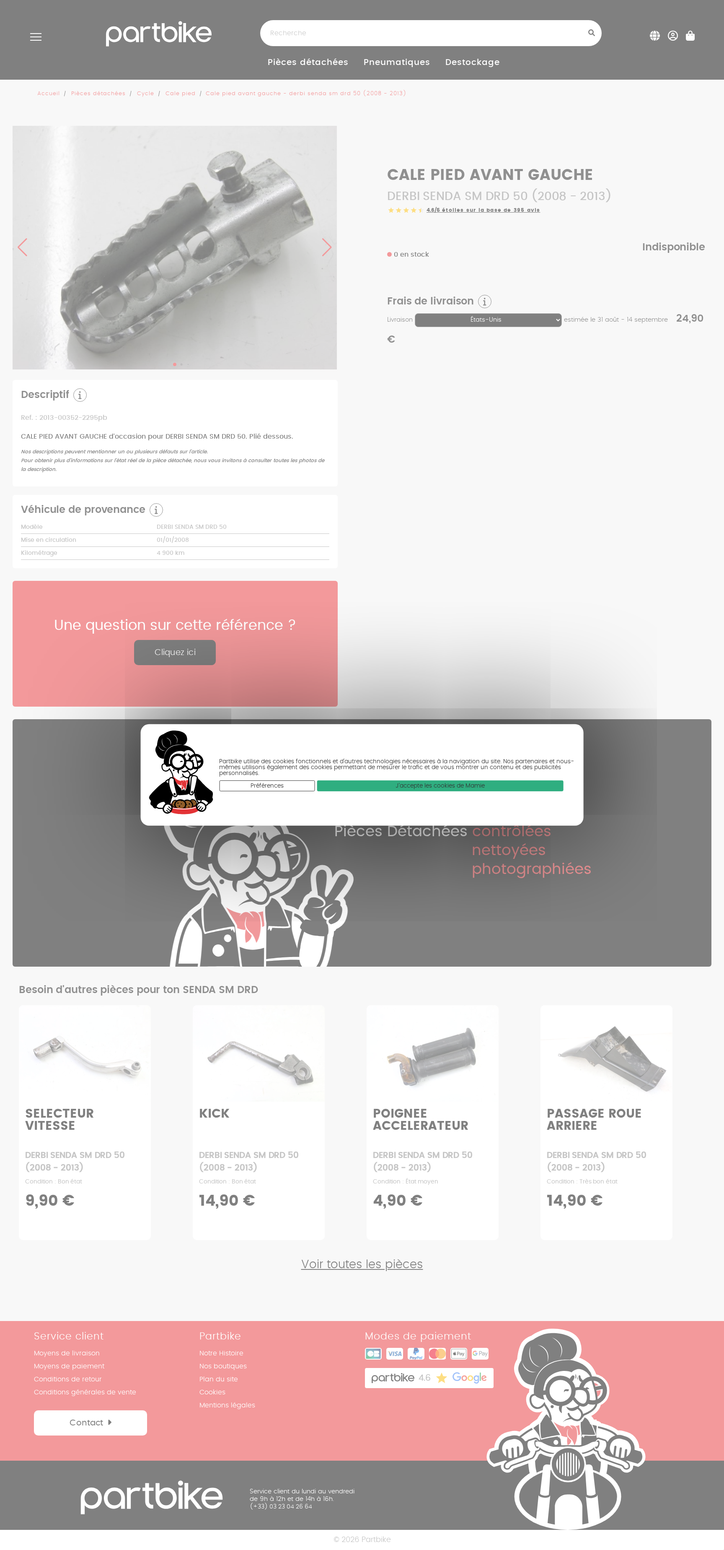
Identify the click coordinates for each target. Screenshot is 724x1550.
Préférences (267, 786)
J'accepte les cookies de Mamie (440, 786)
